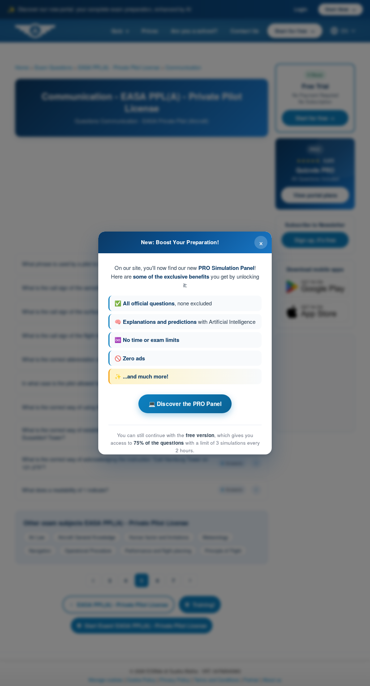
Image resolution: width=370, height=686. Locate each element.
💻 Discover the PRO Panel (185, 404)
